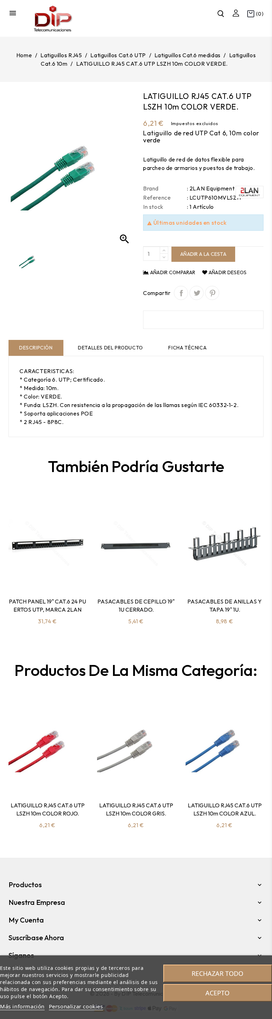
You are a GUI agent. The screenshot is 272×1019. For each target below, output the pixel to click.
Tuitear (196, 293)
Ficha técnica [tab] (187, 347)
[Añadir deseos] (66, 574)
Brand (151, 188)
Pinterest (212, 293)
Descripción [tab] (36, 347)
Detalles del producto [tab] (110, 347)
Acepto (217, 993)
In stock (153, 206)
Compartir (181, 293)
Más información (22, 1006)
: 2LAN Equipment (211, 188)
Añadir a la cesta (203, 254)
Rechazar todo (217, 973)
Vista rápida (47, 574)
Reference (157, 197)
